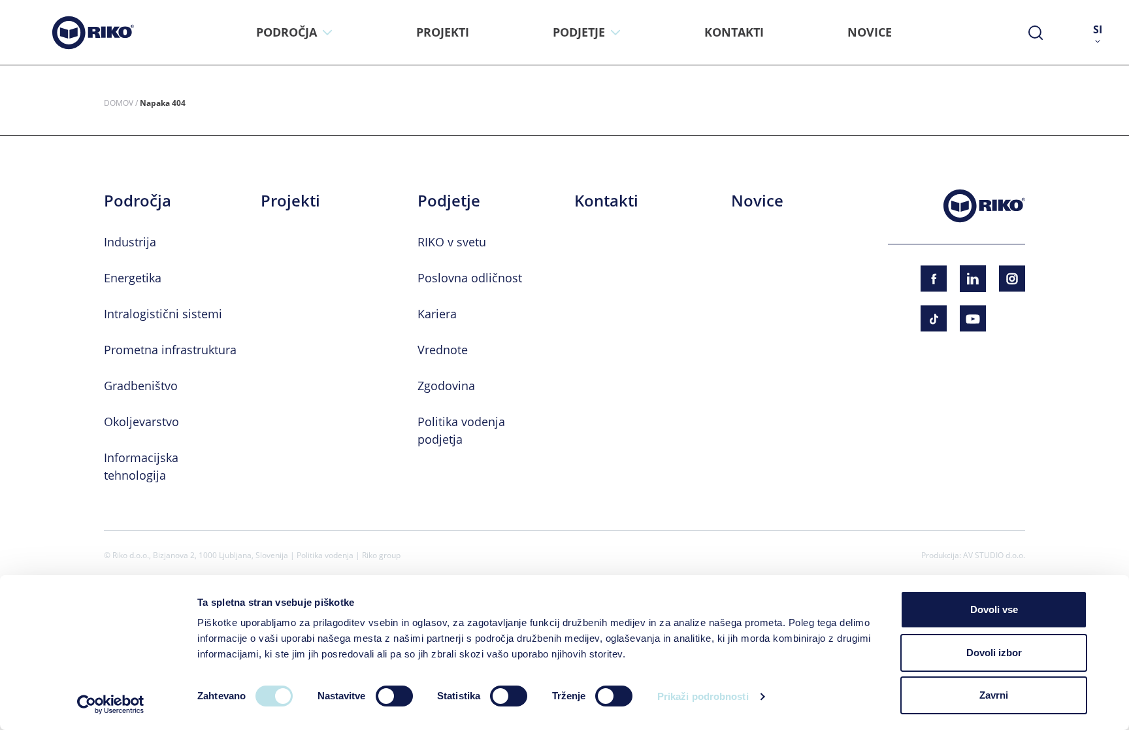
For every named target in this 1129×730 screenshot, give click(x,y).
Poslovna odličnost (469, 278)
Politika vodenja (325, 555)
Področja (137, 200)
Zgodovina (446, 385)
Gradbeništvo (141, 385)
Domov (118, 102)
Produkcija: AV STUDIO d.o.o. (973, 555)
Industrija (130, 242)
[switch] (394, 696)
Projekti (290, 200)
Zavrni (993, 695)
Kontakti (606, 200)
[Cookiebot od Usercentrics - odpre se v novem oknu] (111, 704)
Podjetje (448, 200)
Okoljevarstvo (141, 421)
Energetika (132, 278)
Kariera (437, 314)
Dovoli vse (994, 609)
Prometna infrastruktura (170, 349)
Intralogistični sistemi (163, 314)
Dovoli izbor (994, 652)
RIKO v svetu (451, 242)
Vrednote (442, 349)
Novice (757, 200)
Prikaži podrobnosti (703, 696)
